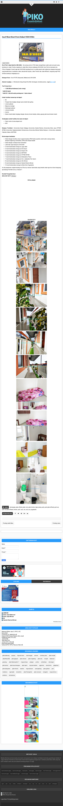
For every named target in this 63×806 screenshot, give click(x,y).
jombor (37, 662)
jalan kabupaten (6, 668)
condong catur (43, 655)
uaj (33, 783)
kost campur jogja (34, 773)
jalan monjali (52, 655)
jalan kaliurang (5, 655)
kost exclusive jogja (6, 770)
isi (46, 783)
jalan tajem (24, 665)
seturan (36, 655)
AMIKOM (5, 613)
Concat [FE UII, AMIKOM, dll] (9, 634)
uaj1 (22, 509)
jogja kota (41, 665)
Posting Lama (56, 523)
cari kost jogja (24, 773)
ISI (4, 618)
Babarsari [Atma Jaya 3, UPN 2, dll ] (11, 631)
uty (30, 783)
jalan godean (46, 668)
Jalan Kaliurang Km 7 (14, 662)
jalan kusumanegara (15, 665)
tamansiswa (12, 675)
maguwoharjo (24, 662)
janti (53, 668)
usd (27, 509)
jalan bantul (5, 665)
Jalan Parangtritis (27, 672)
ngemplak (11, 672)
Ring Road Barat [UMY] (8, 643)
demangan (12, 507)
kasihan (22, 668)
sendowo (4, 675)
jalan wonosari (37, 672)
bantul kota (48, 665)
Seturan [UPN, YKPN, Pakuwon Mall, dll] (12, 645)
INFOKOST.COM (7, 793)
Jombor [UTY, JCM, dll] (8, 642)
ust (29, 509)
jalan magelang (32, 658)
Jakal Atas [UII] (6, 640)
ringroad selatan (33, 665)
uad (50, 783)
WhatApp (14, 176)
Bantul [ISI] (4, 633)
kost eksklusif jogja (15, 773)
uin (24, 509)
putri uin (56, 507)
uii (36, 783)
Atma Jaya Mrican (8, 616)
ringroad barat (29, 668)
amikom (19, 783)
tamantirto (18, 672)
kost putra (25, 770)
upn (6, 783)
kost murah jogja (17, 770)
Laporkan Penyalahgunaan (9, 799)
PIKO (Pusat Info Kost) (9, 795)
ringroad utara (20, 655)
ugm (3, 783)
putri (43, 507)
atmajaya (54, 783)
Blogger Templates (39, 804)
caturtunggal (29, 655)
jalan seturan (23, 658)
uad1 (19, 509)
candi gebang (38, 668)
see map (52, 82)
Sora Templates (29, 804)
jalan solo (25, 507)
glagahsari (55, 665)
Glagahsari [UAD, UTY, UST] (9, 637)
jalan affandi (19, 507)
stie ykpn (25, 783)
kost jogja (31, 770)
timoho (15, 509)
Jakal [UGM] (5, 639)
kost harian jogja (47, 770)
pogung (13, 655)
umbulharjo (44, 662)
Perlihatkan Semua (57, 621)
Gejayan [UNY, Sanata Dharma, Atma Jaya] (13, 636)
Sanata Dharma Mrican (9, 620)
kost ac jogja (39, 770)
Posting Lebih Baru (8, 523)
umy (43, 783)
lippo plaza (38, 507)
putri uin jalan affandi (7, 509)
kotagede (45, 672)
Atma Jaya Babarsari (9, 614)
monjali (46, 658)
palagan (32, 662)
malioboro (4, 672)
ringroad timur (53, 672)
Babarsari (52, 658)
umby (14, 783)
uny (10, 783)
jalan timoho (32, 507)
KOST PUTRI (6, 63)
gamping (4, 662)
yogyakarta (33, 509)
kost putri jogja (5, 773)
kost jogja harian (57, 770)
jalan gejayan (15, 658)
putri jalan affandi (49, 507)
